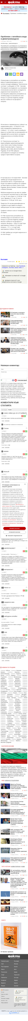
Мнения (16, 963)
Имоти (2, 969)
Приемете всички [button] (14, 528)
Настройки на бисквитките (9, 523)
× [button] (24, 484)
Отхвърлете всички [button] (14, 532)
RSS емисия (5, 990)
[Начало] (14, 2)
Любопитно (4, 977)
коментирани (15, 866)
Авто (15, 969)
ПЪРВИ (10, 409)
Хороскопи (16, 974)
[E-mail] (17, 74)
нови (23, 866)
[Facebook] (6, 74)
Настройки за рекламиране (9, 520)
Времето (3, 983)
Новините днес (5, 961)
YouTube (11, 267)
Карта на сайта (4, 994)
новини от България (12, 780)
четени (7, 866)
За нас (2, 992)
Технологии (4, 972)
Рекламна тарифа (5, 998)
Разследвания (5, 966)
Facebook (22, 266)
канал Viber (18, 267)
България (6, 13)
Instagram (5, 267)
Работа (2, 996)
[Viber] (21, 74)
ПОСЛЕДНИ (4, 409)
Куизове (16, 985)
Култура (16, 977)
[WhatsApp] (10, 74)
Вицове (3, 985)
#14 (9, 445)
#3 (8, 622)
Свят (2, 963)
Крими (15, 972)
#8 (8, 554)
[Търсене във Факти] (26, 2)
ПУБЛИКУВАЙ (22, 380)
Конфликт (3, 980)
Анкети (16, 983)
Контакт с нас (4, 1000)
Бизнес (16, 966)
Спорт (2, 974)
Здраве (16, 980)
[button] (14, 536)
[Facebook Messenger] (14, 74)
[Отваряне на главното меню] (1, 2)
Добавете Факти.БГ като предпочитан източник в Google (12, 281)
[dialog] (14, 510)
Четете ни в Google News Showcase (19, 992)
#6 (8, 461)
